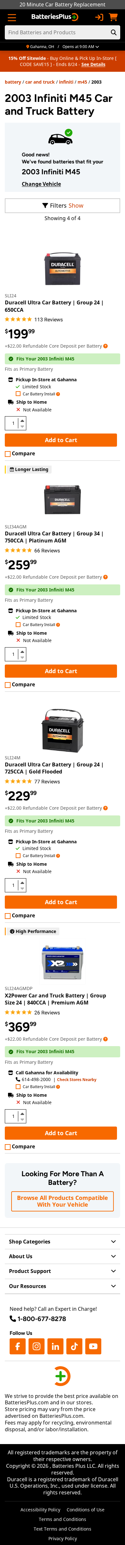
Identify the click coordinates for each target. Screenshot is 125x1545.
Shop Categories (29, 1241)
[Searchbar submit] (113, 32)
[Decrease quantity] (22, 425)
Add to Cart (61, 440)
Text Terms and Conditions (62, 1529)
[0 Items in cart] (113, 17)
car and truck (40, 82)
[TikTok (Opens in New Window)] (74, 1346)
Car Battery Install (39, 394)
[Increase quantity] (22, 420)
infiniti (66, 82)
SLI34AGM (16, 527)
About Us (20, 1256)
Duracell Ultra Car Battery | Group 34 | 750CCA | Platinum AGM (54, 537)
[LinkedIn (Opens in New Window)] (55, 1346)
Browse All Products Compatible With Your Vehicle (62, 1201)
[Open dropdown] (105, 346)
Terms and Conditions (62, 1519)
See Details (93, 64)
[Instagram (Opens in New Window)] (37, 1346)
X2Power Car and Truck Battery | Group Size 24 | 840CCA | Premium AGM (55, 999)
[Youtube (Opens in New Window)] (93, 1346)
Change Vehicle (41, 183)
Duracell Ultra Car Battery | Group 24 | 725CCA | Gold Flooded (54, 768)
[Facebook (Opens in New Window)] (18, 1346)
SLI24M (13, 758)
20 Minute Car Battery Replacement (62, 4)
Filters (58, 205)
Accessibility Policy (40, 1510)
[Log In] (99, 17)
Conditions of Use (85, 1510)
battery (13, 82)
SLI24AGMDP (18, 988)
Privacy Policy (62, 1538)
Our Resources (27, 1286)
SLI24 (10, 296)
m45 (82, 82)
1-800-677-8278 (42, 1319)
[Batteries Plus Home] (55, 17)
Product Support (30, 1271)
